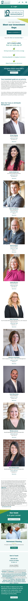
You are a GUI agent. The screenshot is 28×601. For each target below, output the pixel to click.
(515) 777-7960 (14, 248)
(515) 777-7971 (14, 397)
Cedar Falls (10, 580)
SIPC (5, 487)
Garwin (23, 580)
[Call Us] (19, 2)
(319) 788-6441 (14, 470)
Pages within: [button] (13, 37)
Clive (14, 580)
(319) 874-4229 (14, 434)
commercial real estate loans (18, 575)
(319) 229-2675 (14, 285)
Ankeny (23, 579)
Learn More (14, 547)
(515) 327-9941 (14, 138)
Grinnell (8, 581)
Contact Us (13, 72)
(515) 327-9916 (14, 175)
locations (12, 579)
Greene (3, 581)
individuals (4, 571)
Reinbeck (24, 581)
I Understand (14, 597)
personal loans (17, 574)
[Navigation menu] (26, 2)
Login (15, 6)
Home (9, 22)
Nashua (19, 581)
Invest (13, 22)
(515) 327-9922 (14, 360)
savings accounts (10, 574)
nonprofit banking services (8, 576)
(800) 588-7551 (14, 558)
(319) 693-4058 (14, 212)
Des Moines (18, 580)
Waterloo (16, 583)
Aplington (5, 580)
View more (14, 141)
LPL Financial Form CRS (6, 506)
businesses (11, 571)
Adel (17, 579)
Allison (19, 579)
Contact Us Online (14, 560)
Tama (10, 583)
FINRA (2, 487)
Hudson (11, 581)
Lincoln (15, 581)
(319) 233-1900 (14, 323)
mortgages (24, 574)
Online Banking (9, 577)
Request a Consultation (13, 32)
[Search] (22, 2)
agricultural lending (6, 575)
